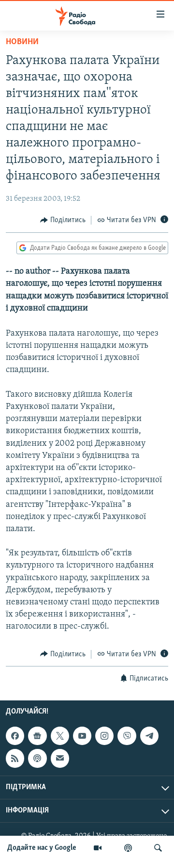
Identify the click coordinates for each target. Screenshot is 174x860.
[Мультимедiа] (97, 848)
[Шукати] (158, 848)
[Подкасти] (128, 848)
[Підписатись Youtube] (82, 736)
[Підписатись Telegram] (149, 736)
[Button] (63, 220)
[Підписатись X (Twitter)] (60, 736)
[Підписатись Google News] (37, 736)
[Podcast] (37, 758)
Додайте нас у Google (41, 848)
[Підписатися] (60, 758)
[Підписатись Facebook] (15, 736)
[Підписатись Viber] (126, 736)
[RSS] (15, 758)
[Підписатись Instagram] (104, 736)
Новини (22, 42)
